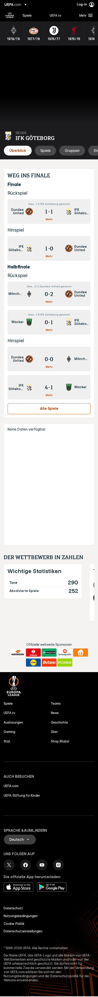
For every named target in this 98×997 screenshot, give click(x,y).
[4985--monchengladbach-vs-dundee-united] (49, 294)
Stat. (7, 741)
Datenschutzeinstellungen (23, 931)
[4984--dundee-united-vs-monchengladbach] (49, 359)
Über (54, 732)
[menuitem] (32, 15)
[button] (84, 15)
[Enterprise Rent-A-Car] (49, 652)
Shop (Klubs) (60, 741)
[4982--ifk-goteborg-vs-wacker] (49, 387)
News (55, 713)
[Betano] (49, 662)
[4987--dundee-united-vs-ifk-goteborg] (49, 211)
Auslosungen (13, 722)
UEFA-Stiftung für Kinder (22, 795)
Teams (56, 703)
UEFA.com (11, 786)
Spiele (8, 703)
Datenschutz (13, 908)
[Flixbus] (64, 662)
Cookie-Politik (14, 924)
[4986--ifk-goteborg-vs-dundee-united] (49, 248)
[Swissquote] (64, 652)
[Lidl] (33, 662)
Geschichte (59, 722)
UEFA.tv (9, 713)
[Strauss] (33, 652)
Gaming (9, 732)
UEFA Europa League (10, 15)
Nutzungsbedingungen (21, 916)
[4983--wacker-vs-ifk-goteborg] (49, 322)
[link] (27, 15)
